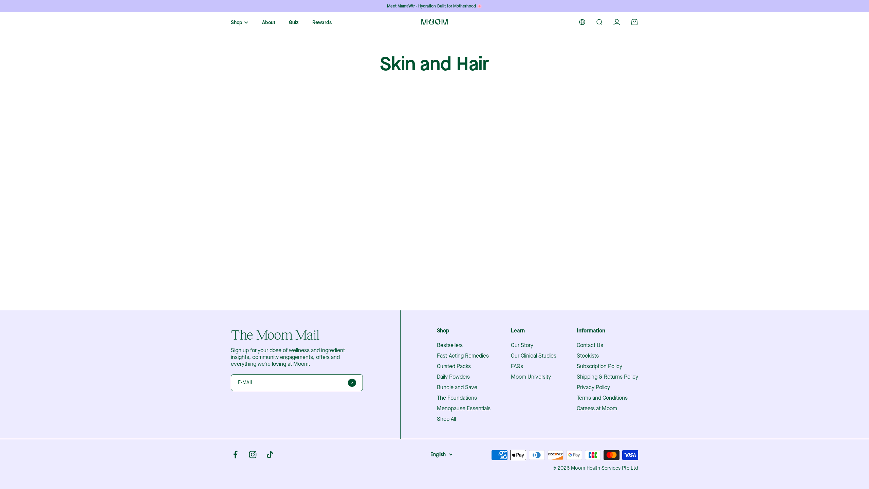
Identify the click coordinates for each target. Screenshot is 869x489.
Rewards (322, 22)
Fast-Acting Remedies (463, 355)
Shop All (446, 419)
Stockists (588, 355)
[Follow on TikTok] (270, 454)
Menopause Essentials (464, 408)
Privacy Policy (593, 387)
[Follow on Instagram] (252, 454)
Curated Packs (454, 366)
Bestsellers (450, 345)
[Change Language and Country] (582, 22)
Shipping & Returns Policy (607, 377)
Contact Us (590, 345)
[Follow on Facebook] (235, 454)
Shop (236, 23)
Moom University (531, 377)
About (268, 22)
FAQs (517, 366)
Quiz (294, 22)
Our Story (522, 345)
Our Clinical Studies (533, 355)
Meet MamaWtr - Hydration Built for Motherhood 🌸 (434, 6)
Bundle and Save (457, 387)
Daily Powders (453, 377)
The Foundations (457, 398)
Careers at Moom (597, 408)
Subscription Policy (599, 366)
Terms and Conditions (602, 398)
